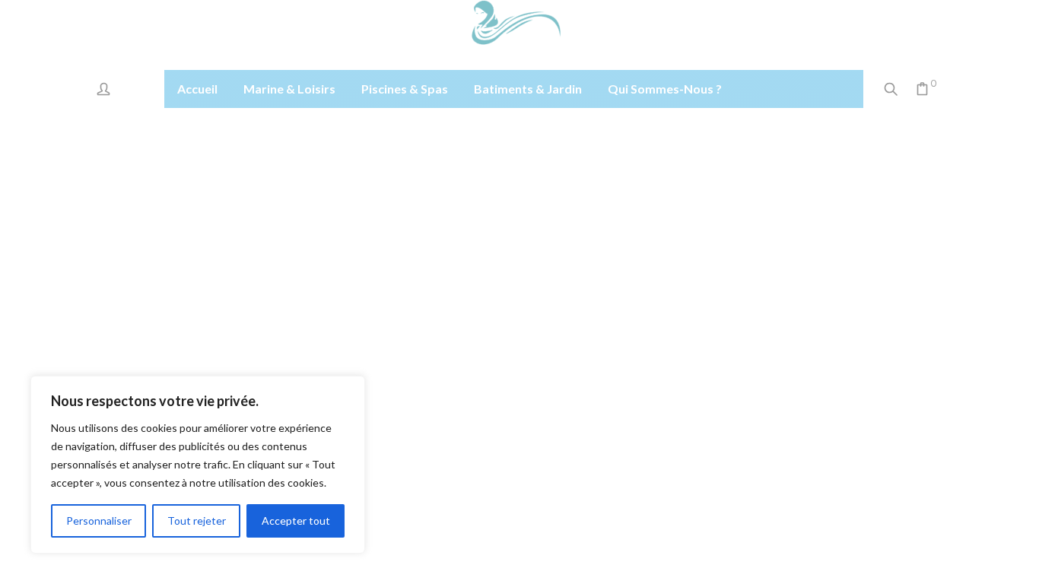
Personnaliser (99, 520)
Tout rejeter (196, 520)
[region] (197, 465)
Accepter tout (296, 520)
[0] (923, 90)
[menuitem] (197, 89)
